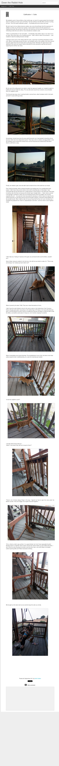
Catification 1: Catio (30, 14)
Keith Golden (38, 678)
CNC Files (11, 6)
